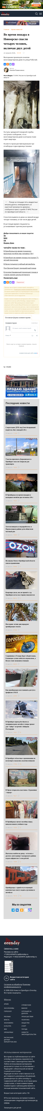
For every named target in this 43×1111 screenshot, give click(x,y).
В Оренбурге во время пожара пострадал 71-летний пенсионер (21, 259)
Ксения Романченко (17, 70)
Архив (6, 1004)
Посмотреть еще (11, 278)
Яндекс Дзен (9, 243)
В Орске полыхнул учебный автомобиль (19, 264)
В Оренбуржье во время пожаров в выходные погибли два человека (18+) (18, 252)
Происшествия (27, 1016)
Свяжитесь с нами (11, 948)
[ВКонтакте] (5, 64)
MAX (5, 238)
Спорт (24, 1026)
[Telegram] (10, 64)
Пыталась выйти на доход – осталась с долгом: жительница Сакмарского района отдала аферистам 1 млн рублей (21, 855)
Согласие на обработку (13, 984)
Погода (24, 1029)
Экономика (8, 1023)
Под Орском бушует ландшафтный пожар (20, 268)
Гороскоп (8, 1011)
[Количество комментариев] (20, 433)
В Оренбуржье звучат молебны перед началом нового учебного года (19, 822)
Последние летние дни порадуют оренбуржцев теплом (17, 625)
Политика (25, 1020)
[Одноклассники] (7, 64)
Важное (24, 1008)
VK (5, 236)
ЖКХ (5, 1029)
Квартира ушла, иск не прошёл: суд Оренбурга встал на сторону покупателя (20, 593)
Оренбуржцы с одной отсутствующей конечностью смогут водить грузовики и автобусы (20, 890)
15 (20, 764)
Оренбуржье (8, 1032)
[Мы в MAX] (29, 910)
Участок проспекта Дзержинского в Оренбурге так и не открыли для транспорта (18, 461)
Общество (26, 1023)
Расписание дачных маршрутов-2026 (10, 1040)
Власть (6, 1020)
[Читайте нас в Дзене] (26, 910)
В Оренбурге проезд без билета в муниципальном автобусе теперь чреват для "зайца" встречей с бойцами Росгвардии (20, 725)
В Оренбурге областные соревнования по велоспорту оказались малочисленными (20, 759)
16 (20, 896)
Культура (7, 1026)
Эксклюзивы (9, 1008)
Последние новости (18, 403)
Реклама (7, 1016)
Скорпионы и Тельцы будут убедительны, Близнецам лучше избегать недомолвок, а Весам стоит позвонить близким (21, 658)
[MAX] (13, 64)
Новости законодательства (29, 1033)
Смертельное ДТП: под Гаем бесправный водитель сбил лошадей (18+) (20, 428)
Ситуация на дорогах (26, 1012)
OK (5, 240)
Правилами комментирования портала (25, 289)
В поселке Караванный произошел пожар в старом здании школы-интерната (21, 273)
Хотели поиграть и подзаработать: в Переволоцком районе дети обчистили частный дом (19, 529)
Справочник (26, 1005)
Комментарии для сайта (28, 353)
